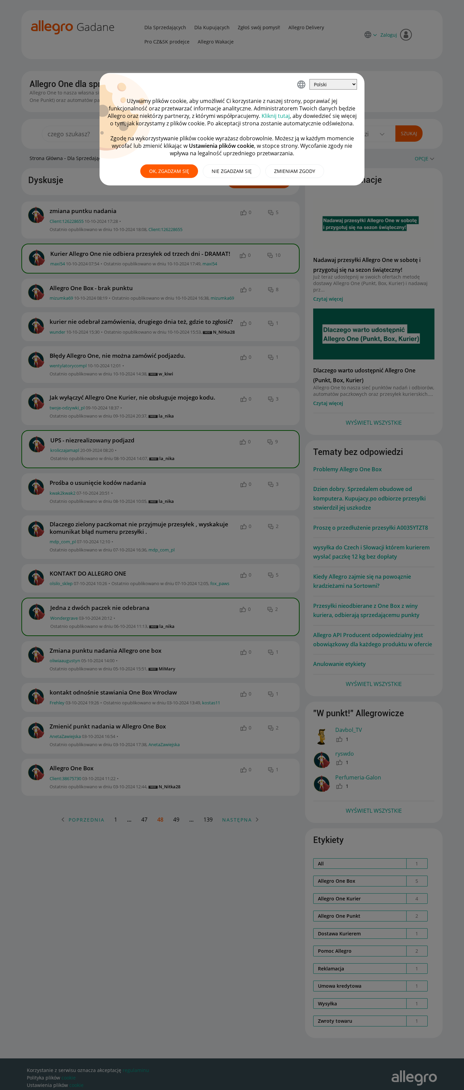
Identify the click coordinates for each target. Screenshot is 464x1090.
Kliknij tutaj (276, 116)
